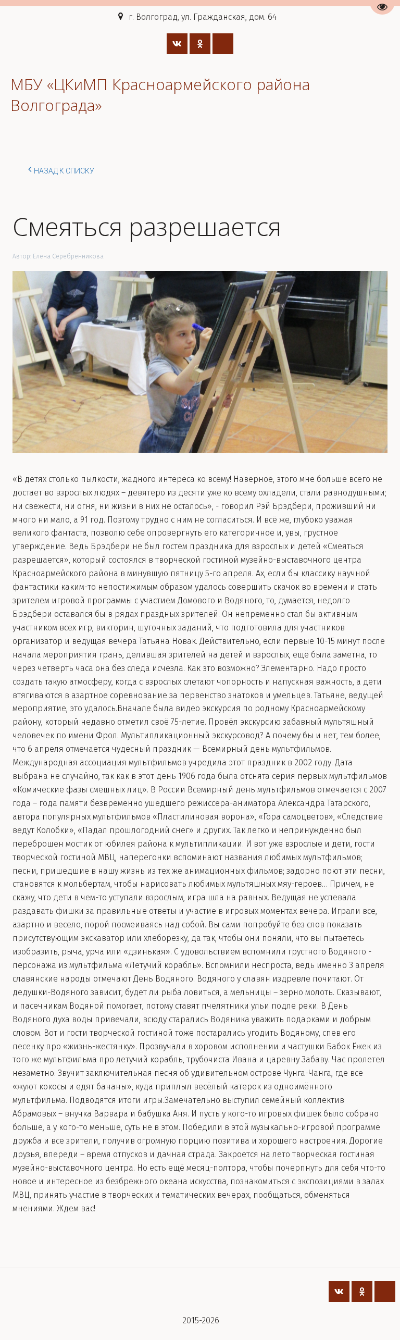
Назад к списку (64, 171)
